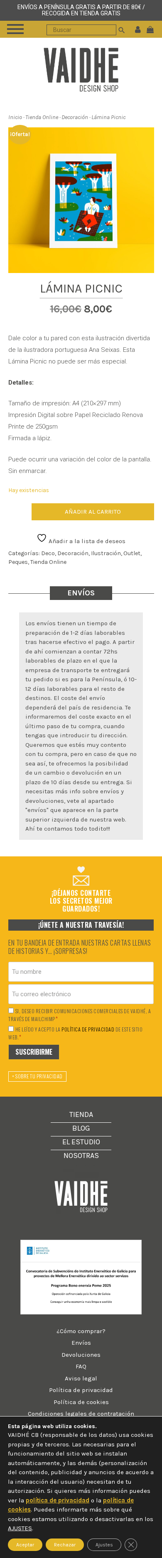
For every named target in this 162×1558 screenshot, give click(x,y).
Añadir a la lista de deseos (86, 541)
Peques (18, 562)
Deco (48, 553)
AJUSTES (20, 1528)
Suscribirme (33, 1052)
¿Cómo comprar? (81, 1331)
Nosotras (81, 1155)
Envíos (81, 1342)
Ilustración (106, 553)
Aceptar (25, 1544)
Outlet (131, 553)
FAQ (81, 1366)
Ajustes (104, 1544)
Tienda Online (41, 117)
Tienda (81, 1114)
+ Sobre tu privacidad (37, 1076)
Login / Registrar (138, 29)
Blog (81, 1128)
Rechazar (65, 1544)
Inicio (15, 117)
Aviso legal (81, 1378)
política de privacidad (87, 1029)
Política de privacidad (81, 1390)
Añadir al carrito (93, 511)
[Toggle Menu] (15, 29)
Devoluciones (81, 1354)
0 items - (152, 29)
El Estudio (81, 1141)
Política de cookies (81, 1402)
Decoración (74, 117)
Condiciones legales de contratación (81, 1413)
